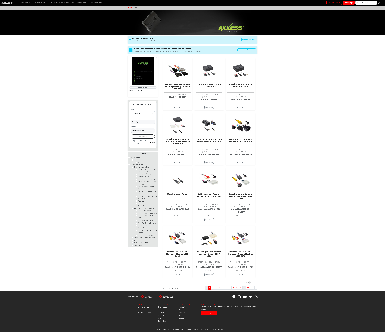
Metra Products (136, 158)
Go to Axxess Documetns (246, 50)
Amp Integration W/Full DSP (146, 217)
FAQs (181, 315)
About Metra (183, 307)
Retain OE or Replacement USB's (147, 193)
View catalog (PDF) (135, 93)
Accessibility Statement (220, 329)
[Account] (380, 3)
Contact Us (98, 3)
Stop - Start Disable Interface (144, 238)
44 (252, 288)
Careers (182, 313)
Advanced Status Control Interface (147, 183)
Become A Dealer (164, 310)
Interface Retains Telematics (144, 205)
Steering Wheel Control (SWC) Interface (146, 170)
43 (248, 288)
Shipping (161, 315)
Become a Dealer (334, 3)
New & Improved (57, 3)
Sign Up (209, 313)
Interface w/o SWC (144, 174)
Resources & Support (85, 3)
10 (240, 288)
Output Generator (140, 240)
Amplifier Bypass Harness (147, 223)
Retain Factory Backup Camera (146, 188)
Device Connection (141, 243)
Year (132, 109)
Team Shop (162, 321)
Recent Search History (140, 142)
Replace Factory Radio (142, 167)
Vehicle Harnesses (144, 162)
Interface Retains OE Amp (147, 179)
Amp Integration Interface (147, 213)
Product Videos (69, 3)
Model (133, 126)
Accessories (142, 201)
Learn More (177, 107)
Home (130, 7)
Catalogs (161, 313)
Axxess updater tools (141, 245)
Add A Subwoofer (144, 211)
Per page (246, 282)
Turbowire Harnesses (141, 160)
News (181, 310)
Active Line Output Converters (145, 227)
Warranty (161, 318)
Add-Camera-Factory (145, 235)
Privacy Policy (203, 329)
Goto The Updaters (248, 39)
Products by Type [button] (24, 3)
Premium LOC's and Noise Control (147, 232)
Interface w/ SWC (144, 177)
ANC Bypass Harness (145, 220)
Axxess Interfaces (137, 165)
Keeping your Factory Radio (144, 208)
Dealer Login (348, 3)
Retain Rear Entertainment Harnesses (147, 197)
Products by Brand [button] (41, 3)
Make (133, 118)
